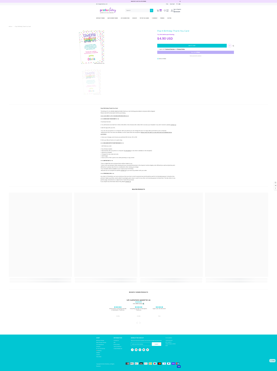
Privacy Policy (181, 49)
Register (179, 9)
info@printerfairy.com (102, 4)
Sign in (175, 10)
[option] (91, 47)
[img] (138, 302)
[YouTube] (147, 349)
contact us (173, 124)
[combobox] (137, 10)
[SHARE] (232, 46)
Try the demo (127, 150)
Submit (156, 344)
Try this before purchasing (165, 34)
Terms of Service (170, 49)
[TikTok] (143, 349)
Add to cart (191, 45)
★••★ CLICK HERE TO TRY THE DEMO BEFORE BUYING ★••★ (115, 116)
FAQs (167, 4)
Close (180, 1)
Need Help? (172, 4)
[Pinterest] (140, 349)
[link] (40, 279)
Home (10, 26)
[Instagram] (136, 349)
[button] (118, 349)
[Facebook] (132, 349)
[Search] (139, 10)
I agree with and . (172, 49)
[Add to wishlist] (229, 46)
